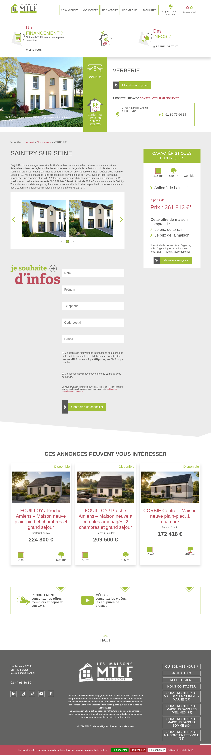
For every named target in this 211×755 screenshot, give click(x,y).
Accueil (30, 142)
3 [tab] (72, 241)
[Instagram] (23, 694)
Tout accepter (119, 750)
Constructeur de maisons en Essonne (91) (181, 735)
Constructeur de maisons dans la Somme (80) (181, 722)
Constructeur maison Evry (159, 98)
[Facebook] (51, 694)
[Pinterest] (32, 694)
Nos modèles (110, 10)
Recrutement (181, 680)
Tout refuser (138, 750)
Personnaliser (157, 750)
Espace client (189, 12)
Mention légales (100, 726)
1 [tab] (62, 241)
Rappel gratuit (167, 46)
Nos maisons (44, 142)
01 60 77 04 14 (175, 114)
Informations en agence (135, 85)
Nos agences (90, 10)
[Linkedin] (14, 694)
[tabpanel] (53, 218)
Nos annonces (69, 10)
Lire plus (35, 49)
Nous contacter (181, 686)
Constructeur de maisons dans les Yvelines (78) (181, 709)
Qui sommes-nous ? (181, 666)
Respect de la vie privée (122, 726)
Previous (13, 219)
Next (121, 219)
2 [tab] (67, 241)
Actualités (149, 10)
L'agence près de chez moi (170, 12)
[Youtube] (41, 694)
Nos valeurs (129, 10)
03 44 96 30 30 (21, 682)
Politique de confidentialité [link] (180, 750)
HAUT (105, 640)
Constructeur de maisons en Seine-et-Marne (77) (181, 696)
